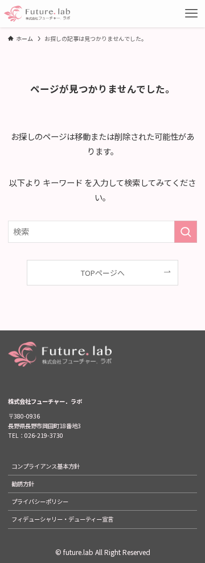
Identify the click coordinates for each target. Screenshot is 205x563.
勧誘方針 (22, 483)
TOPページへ (103, 272)
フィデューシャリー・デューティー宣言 (62, 519)
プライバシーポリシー (39, 501)
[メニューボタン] (191, 13)
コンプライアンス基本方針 (45, 466)
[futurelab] (37, 13)
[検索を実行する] (185, 232)
